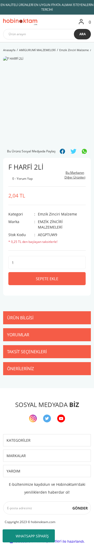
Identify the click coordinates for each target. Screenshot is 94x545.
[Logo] (20, 22)
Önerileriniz (20, 369)
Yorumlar (18, 335)
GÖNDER (80, 508)
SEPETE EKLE (47, 278)
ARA (82, 34)
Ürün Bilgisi (20, 318)
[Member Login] (81, 22)
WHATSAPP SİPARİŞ (32, 536)
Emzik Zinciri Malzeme (57, 214)
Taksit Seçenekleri (27, 352)
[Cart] (89, 22)
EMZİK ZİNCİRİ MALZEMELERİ (50, 224)
